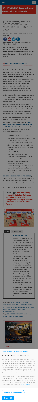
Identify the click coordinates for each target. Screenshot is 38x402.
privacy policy (25, 384)
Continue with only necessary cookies (15, 351)
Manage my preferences (13, 392)
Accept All (8, 398)
